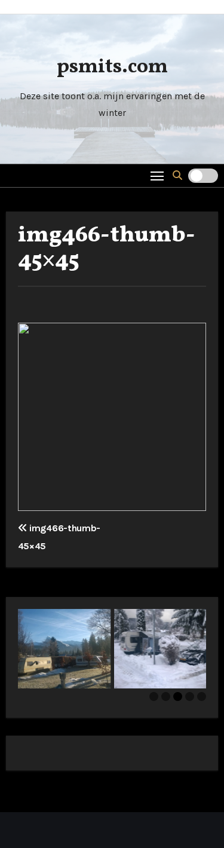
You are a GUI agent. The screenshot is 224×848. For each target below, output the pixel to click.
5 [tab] (201, 696)
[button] (177, 175)
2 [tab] (165, 696)
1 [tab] (153, 696)
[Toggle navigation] (157, 175)
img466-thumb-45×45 (106, 248)
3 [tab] (177, 696)
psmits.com (112, 67)
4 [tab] (189, 696)
